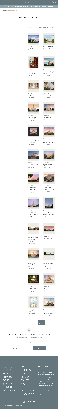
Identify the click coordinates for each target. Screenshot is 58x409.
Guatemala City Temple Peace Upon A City (49, 214)
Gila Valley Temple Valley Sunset (33, 164)
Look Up (45, 288)
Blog (24, 366)
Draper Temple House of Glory (32, 118)
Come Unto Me (32, 95)
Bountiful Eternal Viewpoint (33, 49)
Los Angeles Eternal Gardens (48, 312)
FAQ (23, 383)
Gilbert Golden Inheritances (47, 164)
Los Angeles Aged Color (33, 310)
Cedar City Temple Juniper (48, 72)
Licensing (9, 390)
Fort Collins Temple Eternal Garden (33, 141)
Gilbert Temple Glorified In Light (48, 188)
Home (4, 10)
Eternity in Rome (48, 117)
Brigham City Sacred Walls (32, 72)
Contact (8, 366)
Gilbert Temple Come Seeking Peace (32, 189)
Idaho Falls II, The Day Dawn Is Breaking (33, 239)
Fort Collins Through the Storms (49, 141)
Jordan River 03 (48, 236)
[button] (2, 2)
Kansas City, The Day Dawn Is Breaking (48, 264)
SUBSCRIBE (39, 348)
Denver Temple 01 (48, 95)
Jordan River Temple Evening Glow (32, 264)
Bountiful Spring (48, 46)
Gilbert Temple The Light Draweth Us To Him (33, 214)
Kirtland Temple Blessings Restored (33, 289)
